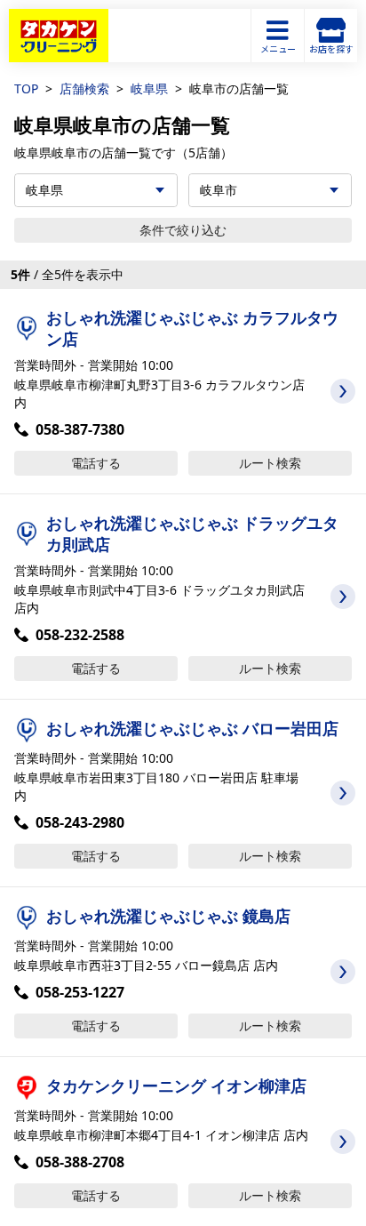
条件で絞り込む (183, 229)
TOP (26, 88)
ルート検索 (270, 462)
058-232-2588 (80, 635)
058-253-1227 (80, 992)
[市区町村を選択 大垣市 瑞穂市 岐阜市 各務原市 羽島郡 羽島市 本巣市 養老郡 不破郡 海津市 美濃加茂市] (270, 190)
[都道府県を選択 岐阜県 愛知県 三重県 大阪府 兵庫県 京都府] (96, 190)
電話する (96, 462)
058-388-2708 (80, 1162)
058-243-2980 (80, 822)
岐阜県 (149, 88)
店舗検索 (84, 88)
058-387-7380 (80, 429)
